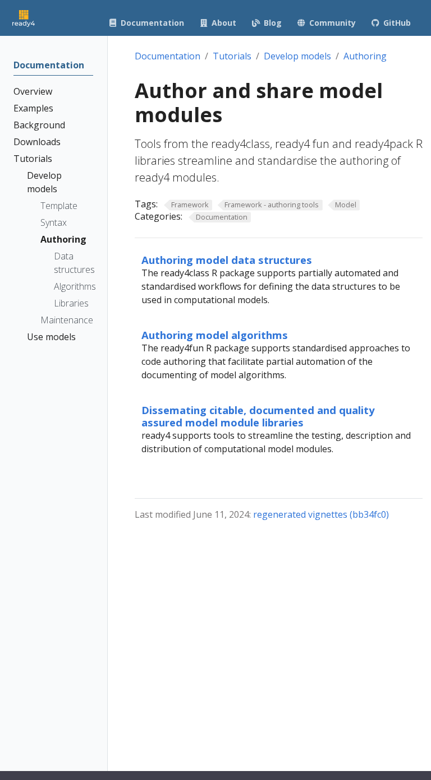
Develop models (297, 56)
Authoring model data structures (226, 260)
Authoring (365, 56)
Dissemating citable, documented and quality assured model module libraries (257, 416)
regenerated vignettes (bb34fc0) (321, 514)
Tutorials (232, 56)
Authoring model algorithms (214, 335)
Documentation (167, 56)
